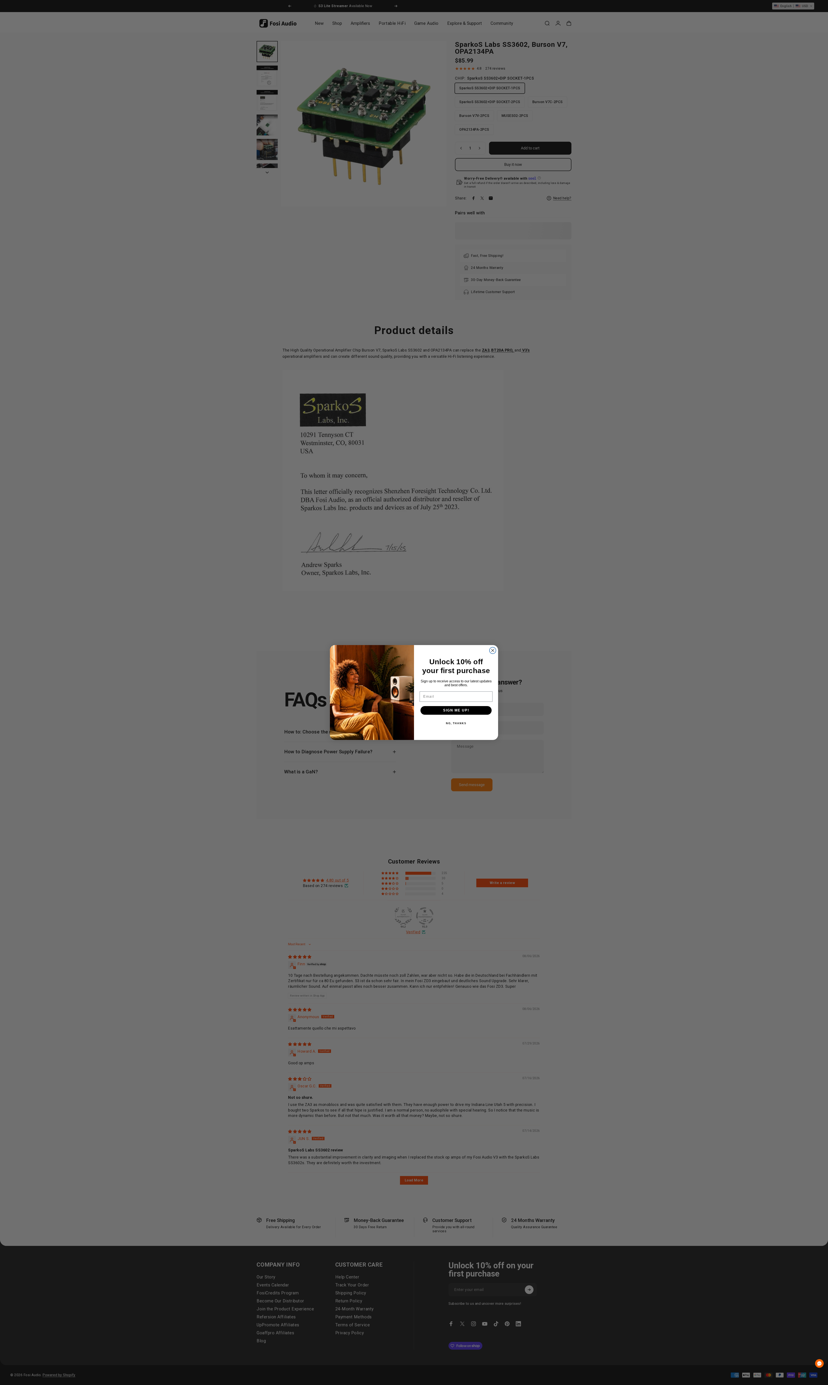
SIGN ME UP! (456, 710)
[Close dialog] (492, 650)
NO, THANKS (456, 723)
